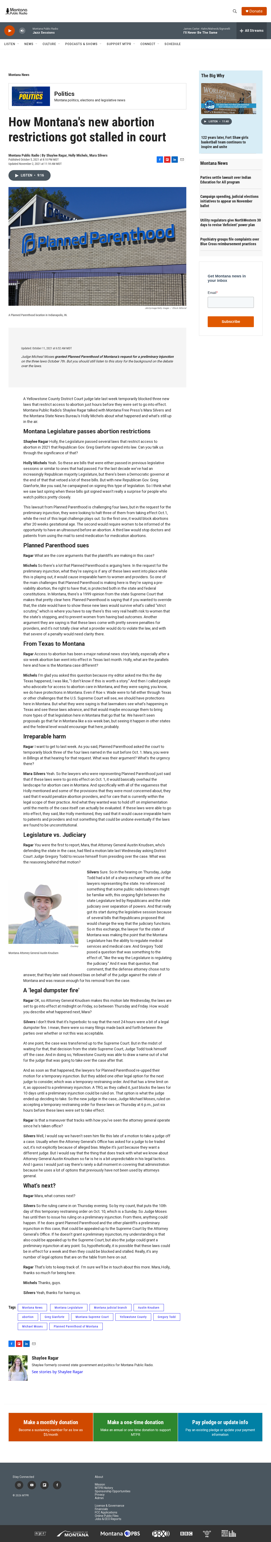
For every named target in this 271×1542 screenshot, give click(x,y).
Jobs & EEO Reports (108, 1519)
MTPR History (104, 1488)
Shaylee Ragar (45, 1358)
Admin (99, 1498)
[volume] (22, 31)
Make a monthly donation (51, 1422)
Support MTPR (119, 44)
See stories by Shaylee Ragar (57, 1371)
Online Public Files (107, 1515)
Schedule (173, 44)
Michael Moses (32, 1326)
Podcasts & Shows (81, 44)
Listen (9, 44)
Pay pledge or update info (220, 1422)
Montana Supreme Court (92, 1317)
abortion (28, 1317)
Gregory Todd (167, 1317)
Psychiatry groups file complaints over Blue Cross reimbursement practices (229, 241)
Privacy (100, 1494)
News (28, 44)
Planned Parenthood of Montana (76, 1326)
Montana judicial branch (110, 1307)
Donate (256, 11)
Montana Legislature (69, 1307)
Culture (49, 44)
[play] (9, 30)
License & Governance (109, 1505)
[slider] (29, 30)
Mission (100, 1484)
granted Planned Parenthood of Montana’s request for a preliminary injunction (114, 357)
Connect (147, 44)
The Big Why (212, 75)
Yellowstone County (133, 1317)
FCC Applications (106, 1512)
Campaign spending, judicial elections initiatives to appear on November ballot (229, 201)
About (99, 1477)
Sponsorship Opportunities (112, 1491)
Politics (64, 93)
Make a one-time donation (135, 1422)
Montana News (18, 75)
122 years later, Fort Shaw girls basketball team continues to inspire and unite (224, 142)
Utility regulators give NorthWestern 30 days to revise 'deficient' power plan (230, 222)
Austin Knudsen (148, 1307)
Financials (101, 1509)
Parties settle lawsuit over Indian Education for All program (225, 179)
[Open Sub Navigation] (18, 44)
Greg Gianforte (55, 1317)
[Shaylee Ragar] (18, 1368)
